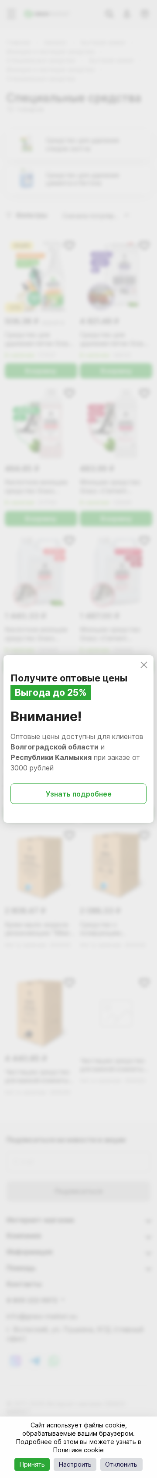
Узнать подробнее (79, 794)
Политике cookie (78, 1450)
